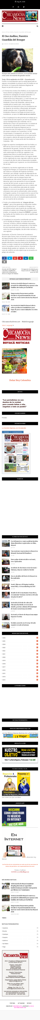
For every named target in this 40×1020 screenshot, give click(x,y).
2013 (20, 680)
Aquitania (20, 928)
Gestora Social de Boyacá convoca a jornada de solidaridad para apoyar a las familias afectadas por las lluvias (24, 285)
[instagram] (18, 7)
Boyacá (29, 1003)
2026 (20, 638)
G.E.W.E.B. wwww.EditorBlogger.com (20, 871)
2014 (20, 676)
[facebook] (13, 7)
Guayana (20, 937)
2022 (20, 651)
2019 (20, 660)
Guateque (20, 934)
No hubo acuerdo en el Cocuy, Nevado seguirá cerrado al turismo (23, 624)
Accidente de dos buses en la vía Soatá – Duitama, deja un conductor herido (24, 569)
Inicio (3, 32)
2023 (20, 647)
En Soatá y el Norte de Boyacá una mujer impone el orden (24, 616)
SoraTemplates (17, 1006)
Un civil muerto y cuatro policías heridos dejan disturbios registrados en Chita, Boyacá (24, 543)
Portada (4, 418)
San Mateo (20, 943)
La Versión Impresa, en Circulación (14, 428)
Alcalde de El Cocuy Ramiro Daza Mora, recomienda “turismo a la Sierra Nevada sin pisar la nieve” (24, 595)
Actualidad (21, 1003)
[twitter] (24, 7)
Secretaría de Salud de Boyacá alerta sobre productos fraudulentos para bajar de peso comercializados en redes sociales (24, 308)
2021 (20, 654)
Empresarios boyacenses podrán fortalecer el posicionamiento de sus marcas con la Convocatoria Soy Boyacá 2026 (24, 296)
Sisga (20, 947)
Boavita (20, 931)
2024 (20, 644)
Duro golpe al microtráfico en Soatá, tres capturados (23, 560)
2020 (20, 657)
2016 (20, 670)
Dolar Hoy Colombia (20, 380)
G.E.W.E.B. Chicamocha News (11, 44)
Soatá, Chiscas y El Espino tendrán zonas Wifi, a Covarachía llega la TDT (23, 585)
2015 (20, 673)
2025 (20, 641)
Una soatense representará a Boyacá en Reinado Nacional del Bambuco (24, 552)
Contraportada (17, 432)
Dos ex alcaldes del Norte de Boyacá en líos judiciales (24, 577)
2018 (20, 664)
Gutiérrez (20, 940)
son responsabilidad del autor (26, 866)
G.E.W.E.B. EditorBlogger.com (24, 1006)
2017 (20, 667)
